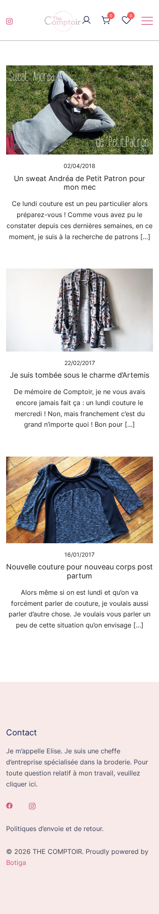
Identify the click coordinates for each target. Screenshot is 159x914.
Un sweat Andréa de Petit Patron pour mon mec (79, 183)
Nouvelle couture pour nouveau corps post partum (79, 571)
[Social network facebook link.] (9, 805)
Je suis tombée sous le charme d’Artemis (79, 375)
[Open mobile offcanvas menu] (147, 20)
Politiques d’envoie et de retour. (55, 828)
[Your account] (86, 20)
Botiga (16, 862)
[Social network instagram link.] (9, 20)
